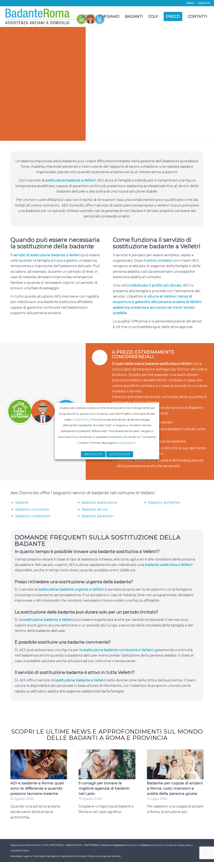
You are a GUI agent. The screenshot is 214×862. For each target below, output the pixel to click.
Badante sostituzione (99, 503)
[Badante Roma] (56, 16)
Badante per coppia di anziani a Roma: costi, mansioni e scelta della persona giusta (175, 788)
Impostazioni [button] (126, 442)
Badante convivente (32, 509)
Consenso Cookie (19, 850)
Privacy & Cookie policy (178, 845)
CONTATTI (204, 3)
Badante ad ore (95, 509)
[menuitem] (190, 3)
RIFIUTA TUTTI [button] (93, 454)
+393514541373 (73, 845)
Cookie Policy (81, 419)
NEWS (190, 3)
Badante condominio (32, 516)
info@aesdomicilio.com (151, 845)
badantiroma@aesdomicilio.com (119, 845)
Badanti (21, 503)
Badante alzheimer (164, 503)
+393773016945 (91, 845)
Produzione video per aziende (104, 856)
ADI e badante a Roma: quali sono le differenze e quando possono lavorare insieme (37, 788)
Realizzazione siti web (73, 856)
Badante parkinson (97, 516)
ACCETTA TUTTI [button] (120, 454)
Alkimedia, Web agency (46, 856)
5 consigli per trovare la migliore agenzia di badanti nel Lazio (104, 788)
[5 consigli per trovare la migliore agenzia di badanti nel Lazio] (107, 764)
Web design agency (21, 856)
